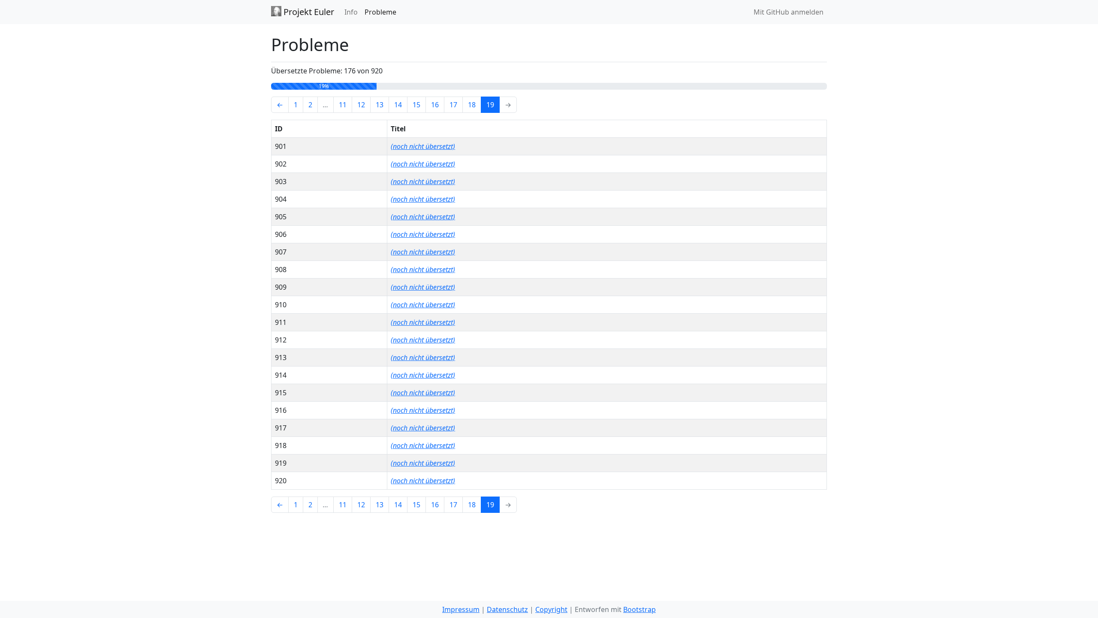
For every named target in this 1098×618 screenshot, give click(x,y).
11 (343, 104)
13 (379, 104)
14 (398, 104)
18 (472, 104)
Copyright (551, 609)
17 (453, 104)
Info (351, 12)
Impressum (461, 609)
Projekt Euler (307, 12)
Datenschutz (507, 609)
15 (416, 104)
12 (361, 104)
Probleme (380, 12)
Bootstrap (639, 609)
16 (435, 104)
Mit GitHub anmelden (789, 12)
